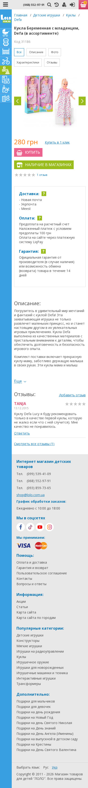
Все (19, 52)
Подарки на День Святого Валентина (46, 750)
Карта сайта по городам (36, 618)
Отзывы (52, 62)
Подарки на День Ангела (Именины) (44, 734)
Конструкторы (27, 641)
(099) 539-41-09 (39, 474)
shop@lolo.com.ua (30, 495)
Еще (18, 381)
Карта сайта (26, 612)
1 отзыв (42, 175)
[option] (50, 101)
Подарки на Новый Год (34, 717)
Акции (21, 601)
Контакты (24, 578)
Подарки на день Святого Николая (44, 723)
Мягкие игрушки (29, 646)
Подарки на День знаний (36, 728)
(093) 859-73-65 (39, 488)
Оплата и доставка (31, 562)
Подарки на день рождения (38, 712)
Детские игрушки (46, 15)
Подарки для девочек (33, 707)
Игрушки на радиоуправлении (40, 651)
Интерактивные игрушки (36, 678)
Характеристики (28, 62)
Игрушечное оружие (32, 662)
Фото (54, 52)
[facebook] (20, 527)
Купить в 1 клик (57, 142)
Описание (36, 52)
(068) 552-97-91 (34, 5)
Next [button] (82, 101)
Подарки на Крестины (33, 744)
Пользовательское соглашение (41, 573)
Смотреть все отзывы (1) (34, 444)
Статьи (22, 607)
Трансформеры (28, 684)
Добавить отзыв (72, 395)
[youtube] (40, 527)
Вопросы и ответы (31, 584)
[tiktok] (30, 527)
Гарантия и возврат (32, 568)
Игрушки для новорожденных (40, 667)
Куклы (71, 15)
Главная (20, 15)
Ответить (22, 433)
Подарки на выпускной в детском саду (47, 739)
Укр (54, 767)
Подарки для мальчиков (35, 701)
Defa (18, 19)
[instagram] (49, 527)
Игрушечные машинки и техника (42, 673)
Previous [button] (17, 101)
